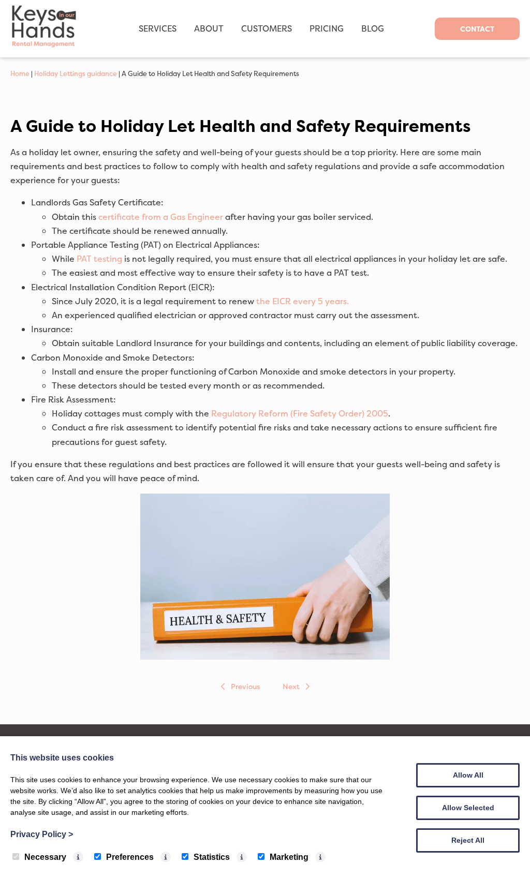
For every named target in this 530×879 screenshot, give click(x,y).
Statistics (212, 857)
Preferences (130, 857)
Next (291, 686)
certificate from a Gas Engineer (160, 216)
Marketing (289, 857)
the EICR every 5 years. (302, 301)
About (209, 28)
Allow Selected (468, 807)
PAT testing (99, 258)
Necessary (45, 857)
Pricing (327, 28)
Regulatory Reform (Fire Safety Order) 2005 (299, 413)
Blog (372, 28)
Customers (266, 28)
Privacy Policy (41, 834)
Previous (245, 686)
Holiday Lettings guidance (75, 73)
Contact (477, 29)
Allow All (468, 775)
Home (20, 73)
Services (157, 28)
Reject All (467, 840)
